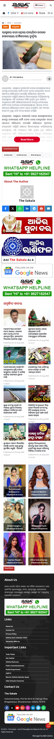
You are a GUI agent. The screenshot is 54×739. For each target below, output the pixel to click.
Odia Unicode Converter (15, 681)
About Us (9, 626)
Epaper (40, 5)
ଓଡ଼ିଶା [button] (13, 14)
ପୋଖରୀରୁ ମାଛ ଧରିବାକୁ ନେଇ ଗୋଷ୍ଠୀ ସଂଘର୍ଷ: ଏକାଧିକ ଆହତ (38, 369)
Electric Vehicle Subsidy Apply (17, 677)
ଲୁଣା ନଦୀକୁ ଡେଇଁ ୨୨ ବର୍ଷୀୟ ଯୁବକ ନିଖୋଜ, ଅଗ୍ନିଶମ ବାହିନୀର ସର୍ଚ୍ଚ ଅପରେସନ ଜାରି (13, 409)
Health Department (13, 669)
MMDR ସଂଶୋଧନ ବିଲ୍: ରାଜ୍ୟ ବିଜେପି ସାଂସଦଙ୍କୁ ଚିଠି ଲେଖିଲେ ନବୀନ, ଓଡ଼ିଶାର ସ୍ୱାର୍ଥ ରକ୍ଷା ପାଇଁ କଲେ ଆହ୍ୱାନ (38, 410)
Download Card (10, 149)
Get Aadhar (10, 658)
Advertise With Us (13, 641)
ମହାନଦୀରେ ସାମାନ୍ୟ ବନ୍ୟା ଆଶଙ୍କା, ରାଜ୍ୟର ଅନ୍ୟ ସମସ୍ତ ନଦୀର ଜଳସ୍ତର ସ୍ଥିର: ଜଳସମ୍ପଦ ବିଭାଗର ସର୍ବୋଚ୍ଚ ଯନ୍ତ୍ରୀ (13, 333)
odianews (9, 155)
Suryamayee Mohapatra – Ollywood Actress (14, 492)
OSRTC (8, 673)
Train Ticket (10, 654)
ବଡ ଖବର (28, 14)
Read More (27, 139)
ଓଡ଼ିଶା (9, 23)
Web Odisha (48, 736)
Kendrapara (36, 155)
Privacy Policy (11, 634)
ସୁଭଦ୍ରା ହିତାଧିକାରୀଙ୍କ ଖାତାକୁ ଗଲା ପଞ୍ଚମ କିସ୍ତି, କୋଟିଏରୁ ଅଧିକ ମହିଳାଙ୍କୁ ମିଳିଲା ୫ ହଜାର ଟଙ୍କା (38, 447)
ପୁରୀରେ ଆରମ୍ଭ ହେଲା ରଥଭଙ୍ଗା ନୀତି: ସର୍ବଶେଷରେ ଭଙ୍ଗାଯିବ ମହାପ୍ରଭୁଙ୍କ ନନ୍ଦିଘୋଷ (37, 332)
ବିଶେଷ (41, 14)
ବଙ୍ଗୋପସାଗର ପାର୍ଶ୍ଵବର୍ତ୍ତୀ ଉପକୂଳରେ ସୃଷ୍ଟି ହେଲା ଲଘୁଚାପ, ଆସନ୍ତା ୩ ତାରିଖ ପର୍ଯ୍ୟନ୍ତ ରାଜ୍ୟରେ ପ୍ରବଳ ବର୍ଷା (14, 372)
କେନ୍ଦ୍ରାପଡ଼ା (17, 23)
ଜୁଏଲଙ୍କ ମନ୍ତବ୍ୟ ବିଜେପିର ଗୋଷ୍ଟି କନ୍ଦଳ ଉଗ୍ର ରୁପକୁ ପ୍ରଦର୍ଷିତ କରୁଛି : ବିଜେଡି (14, 446)
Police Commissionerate (15, 666)
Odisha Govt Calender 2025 (16, 638)
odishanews (22, 155)
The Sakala (27, 201)
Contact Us (10, 630)
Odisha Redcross (12, 662)
